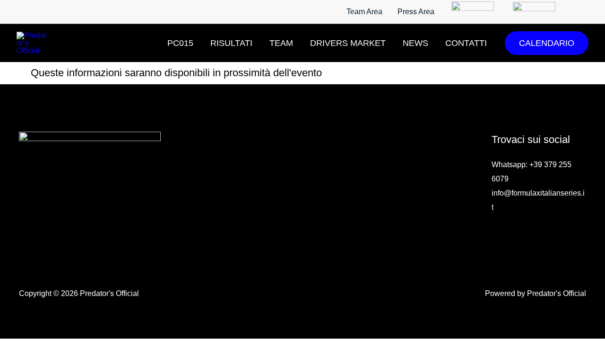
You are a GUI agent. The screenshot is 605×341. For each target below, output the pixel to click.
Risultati (231, 43)
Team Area (364, 12)
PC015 (180, 43)
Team (281, 43)
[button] (546, 43)
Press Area (416, 12)
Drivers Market (348, 43)
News (415, 43)
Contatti (466, 43)
